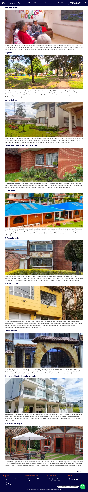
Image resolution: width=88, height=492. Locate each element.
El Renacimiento (12, 238)
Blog (7, 483)
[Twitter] (74, 479)
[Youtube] (77, 479)
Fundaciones (10, 485)
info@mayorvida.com (55, 479)
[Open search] (86, 2)
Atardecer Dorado (12, 283)
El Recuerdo (10, 191)
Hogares (8, 481)
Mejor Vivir (9, 52)
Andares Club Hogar (13, 423)
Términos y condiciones (35, 479)
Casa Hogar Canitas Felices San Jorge (21, 145)
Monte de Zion (11, 100)
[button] (82, 486)
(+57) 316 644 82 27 (55, 481)
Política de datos (33, 481)
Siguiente (79, 471)
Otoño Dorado (11, 331)
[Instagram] (72, 479)
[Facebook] (69, 479)
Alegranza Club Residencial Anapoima (21, 376)
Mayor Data (58, 489)
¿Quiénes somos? (11, 479)
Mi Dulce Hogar (11, 7)
